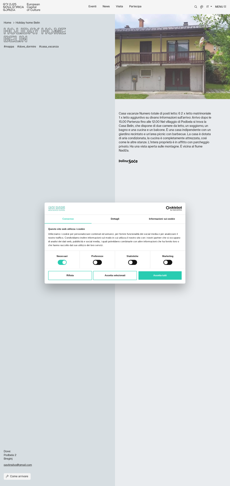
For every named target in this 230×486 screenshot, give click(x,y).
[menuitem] (92, 6)
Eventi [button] (92, 6)
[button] (195, 6)
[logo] (21, 7)
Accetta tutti (160, 275)
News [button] (106, 6)
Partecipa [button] (135, 6)
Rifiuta (70, 275)
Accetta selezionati (115, 275)
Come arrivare (19, 476)
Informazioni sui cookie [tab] (162, 218)
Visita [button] (119, 6)
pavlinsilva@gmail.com (18, 465)
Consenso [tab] (68, 218)
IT (208, 6)
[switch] (97, 262)
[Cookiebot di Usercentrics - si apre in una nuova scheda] (168, 208)
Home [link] (8, 22)
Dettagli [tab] (115, 218)
